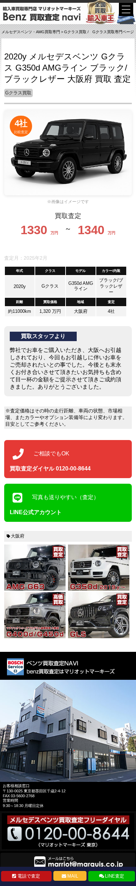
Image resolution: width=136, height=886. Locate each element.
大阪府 (17, 536)
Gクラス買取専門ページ (113, 32)
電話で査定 (28, 876)
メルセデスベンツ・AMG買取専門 (30, 32)
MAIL (72, 876)
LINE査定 (114, 876)
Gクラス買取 (75, 32)
